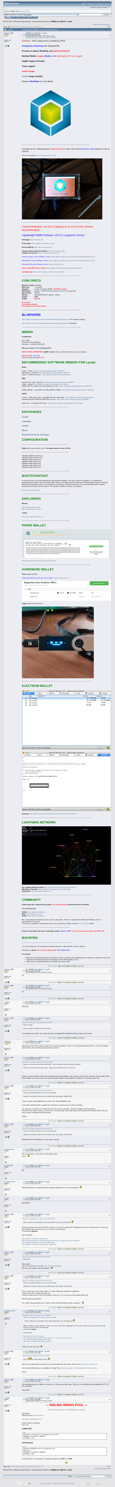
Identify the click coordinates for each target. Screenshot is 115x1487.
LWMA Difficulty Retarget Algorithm (53, 291)
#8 (110, 1087)
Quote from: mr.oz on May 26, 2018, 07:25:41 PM (36, 1355)
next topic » (107, 24)
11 (21, 27)
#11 (110, 1166)
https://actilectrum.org (56, 264)
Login (23, 17)
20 (38, 27)
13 (25, 27)
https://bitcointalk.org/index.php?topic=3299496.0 (58, 382)
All (42, 27)
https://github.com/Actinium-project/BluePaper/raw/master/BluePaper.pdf (45, 323)
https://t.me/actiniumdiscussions (48, 253)
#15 (110, 1253)
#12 (110, 1182)
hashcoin (7, 1041)
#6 (110, 1042)
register (27, 11)
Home (8, 17)
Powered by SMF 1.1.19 (47, 1483)
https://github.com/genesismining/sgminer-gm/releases (51, 384)
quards (6, 1198)
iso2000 (7, 1398)
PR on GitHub (83, 923)
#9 (110, 1125)
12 (23, 27)
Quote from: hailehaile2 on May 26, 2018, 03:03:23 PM (37, 1062)
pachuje (44, 37)
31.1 (25, 14)
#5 (110, 1019)
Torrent (29, 14)
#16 (110, 1277)
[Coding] (8, 45)
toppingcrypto (9, 1149)
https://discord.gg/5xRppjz (52, 1266)
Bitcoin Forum (7, 21)
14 (27, 27)
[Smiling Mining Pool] (8, 1410)
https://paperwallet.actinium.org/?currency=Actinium (39, 561)
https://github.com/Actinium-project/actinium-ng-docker (64, 268)
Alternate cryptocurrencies (22, 21)
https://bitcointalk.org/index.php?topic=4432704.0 (48, 371)
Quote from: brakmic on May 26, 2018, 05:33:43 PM (37, 1315)
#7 (110, 1058)
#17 (110, 1311)
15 (29, 27)
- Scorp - (7, 1002)
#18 (110, 1352)
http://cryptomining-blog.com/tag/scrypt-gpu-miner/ (38, 1242)
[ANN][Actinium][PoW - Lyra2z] (61, 21)
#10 (110, 1150)
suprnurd (51, 37)
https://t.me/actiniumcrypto (56, 251)
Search (18, 17)
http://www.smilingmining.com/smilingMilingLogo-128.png (66, 1410)
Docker (25, 76)
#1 (110, 35)
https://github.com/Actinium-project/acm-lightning (60, 887)
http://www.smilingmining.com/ (32, 1419)
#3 (110, 987)
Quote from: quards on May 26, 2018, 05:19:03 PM (36, 1256)
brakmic (7, 33)
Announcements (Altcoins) (40, 21)
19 (36, 27)
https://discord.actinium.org (43, 247)
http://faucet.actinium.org (89, 1364)
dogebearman (35, 37)
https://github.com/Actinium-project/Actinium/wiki (54, 889)
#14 (110, 1215)
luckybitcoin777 (9, 1182)
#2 (110, 971)
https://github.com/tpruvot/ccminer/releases (56, 375)
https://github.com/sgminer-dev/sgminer (35, 1239)
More (35, 17)
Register (29, 17)
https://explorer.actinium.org (31, 507)
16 (31, 27)
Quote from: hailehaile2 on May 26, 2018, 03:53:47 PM (37, 1090)
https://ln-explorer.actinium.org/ (46, 155)
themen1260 (8, 1165)
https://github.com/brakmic (36, 912)
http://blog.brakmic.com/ (34, 914)
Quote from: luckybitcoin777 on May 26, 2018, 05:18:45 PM (39, 1218)
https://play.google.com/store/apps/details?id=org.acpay (79, 1368)
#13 (110, 1199)
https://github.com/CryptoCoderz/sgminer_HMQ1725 (39, 1244)
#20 (110, 1399)
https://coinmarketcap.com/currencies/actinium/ (48, 272)
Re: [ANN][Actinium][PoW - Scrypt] (37, 969)
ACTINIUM (53, 966)
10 (19, 27)
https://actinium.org (36, 240)
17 (33, 27)
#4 (110, 1003)
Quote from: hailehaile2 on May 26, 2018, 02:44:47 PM (37, 1022)
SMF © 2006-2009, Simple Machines (65, 1483)
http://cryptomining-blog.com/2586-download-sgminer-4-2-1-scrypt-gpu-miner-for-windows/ (51, 1240)
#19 (110, 1380)
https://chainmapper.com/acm (31, 509)
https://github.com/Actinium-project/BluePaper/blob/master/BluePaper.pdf (46, 319)
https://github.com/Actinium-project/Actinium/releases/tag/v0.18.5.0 (73, 257)
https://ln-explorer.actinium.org (41, 891)
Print (108, 26)
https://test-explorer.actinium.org (32, 517)
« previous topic (97, 24)
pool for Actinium (38, 1415)
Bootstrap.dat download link (31, 490)
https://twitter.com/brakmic (36, 916)
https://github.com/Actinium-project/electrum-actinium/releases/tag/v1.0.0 (53, 814)
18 (34, 27)
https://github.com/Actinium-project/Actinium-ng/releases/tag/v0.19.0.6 (72, 260)
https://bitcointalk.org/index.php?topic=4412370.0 (54, 373)
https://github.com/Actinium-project (43, 243)
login (21, 11)
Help (13, 17)
